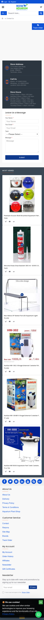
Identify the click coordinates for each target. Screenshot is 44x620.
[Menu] (3, 6)
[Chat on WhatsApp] (38, 614)
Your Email (8, 124)
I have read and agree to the (17, 592)
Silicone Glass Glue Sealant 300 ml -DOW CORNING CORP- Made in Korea (22, 266)
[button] (22, 194)
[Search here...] (41, 13)
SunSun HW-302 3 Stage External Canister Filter (22, 366)
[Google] (39, 481)
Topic (7, 131)
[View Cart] (41, 6)
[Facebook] (4, 481)
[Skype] (33, 481)
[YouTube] (28, 481)
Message (8, 138)
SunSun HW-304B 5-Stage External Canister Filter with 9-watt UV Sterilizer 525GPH (22, 416)
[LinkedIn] (22, 481)
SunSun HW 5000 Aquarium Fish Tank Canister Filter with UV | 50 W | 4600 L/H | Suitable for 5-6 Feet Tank (22, 466)
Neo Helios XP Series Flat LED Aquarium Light (21, 316)
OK (41, 602)
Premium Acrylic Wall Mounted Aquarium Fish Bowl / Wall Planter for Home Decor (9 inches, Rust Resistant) (22, 216)
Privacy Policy (8, 614)
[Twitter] (10, 481)
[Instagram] (16, 481)
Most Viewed (8, 171)
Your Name (8, 118)
